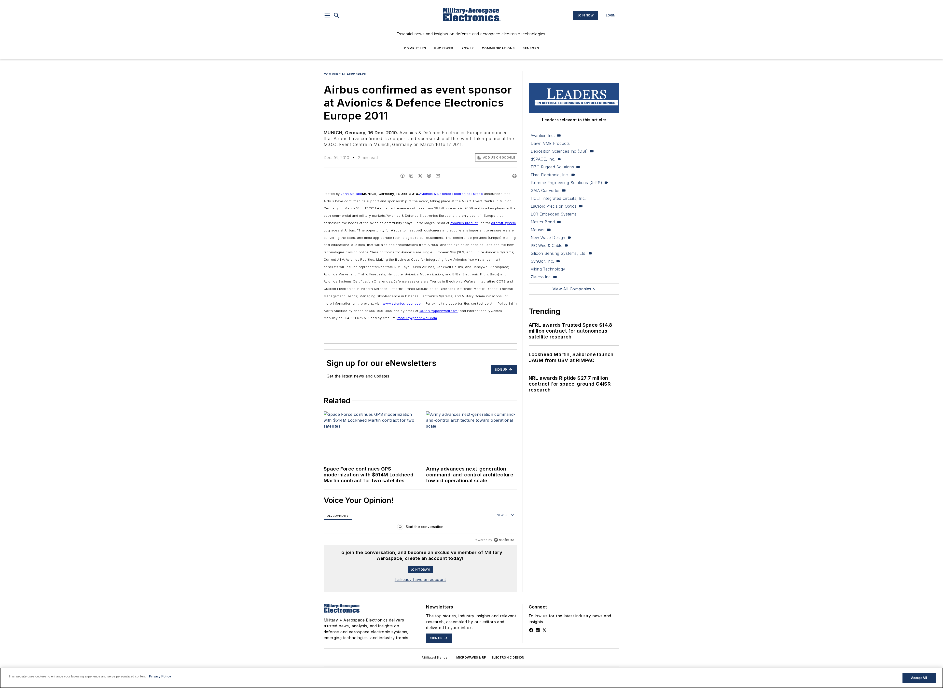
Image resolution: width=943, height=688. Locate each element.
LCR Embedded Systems (554, 214)
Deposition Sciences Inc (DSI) (559, 151)
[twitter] (420, 175)
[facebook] (402, 175)
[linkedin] (411, 175)
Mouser (538, 229)
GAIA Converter (545, 190)
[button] (327, 15)
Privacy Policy (160, 676)
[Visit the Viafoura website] (504, 540)
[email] (437, 175)
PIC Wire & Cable (546, 245)
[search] (336, 15)
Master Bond (543, 221)
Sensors (531, 48)
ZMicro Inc (541, 276)
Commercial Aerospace (345, 74)
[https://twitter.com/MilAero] (544, 630)
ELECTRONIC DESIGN (508, 657)
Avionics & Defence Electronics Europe (451, 194)
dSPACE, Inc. (543, 159)
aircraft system (503, 223)
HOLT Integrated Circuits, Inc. (558, 198)
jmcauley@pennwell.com (417, 318)
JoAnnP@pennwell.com (438, 311)
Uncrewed (444, 48)
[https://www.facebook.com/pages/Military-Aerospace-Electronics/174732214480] (531, 630)
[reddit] (429, 175)
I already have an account (420, 579)
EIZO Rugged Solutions (552, 166)
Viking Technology (548, 269)
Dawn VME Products (550, 143)
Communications (498, 48)
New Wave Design (548, 237)
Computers (415, 48)
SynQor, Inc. (542, 261)
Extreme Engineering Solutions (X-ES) (566, 182)
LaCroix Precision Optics (554, 206)
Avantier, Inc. (543, 135)
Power (467, 48)
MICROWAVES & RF (471, 657)
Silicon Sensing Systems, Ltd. (559, 253)
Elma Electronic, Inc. (550, 174)
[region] (420, 528)
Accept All (919, 678)
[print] (514, 175)
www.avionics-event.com (403, 303)
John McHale (351, 194)
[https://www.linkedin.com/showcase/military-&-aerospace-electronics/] (537, 630)
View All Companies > (574, 288)
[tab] (338, 516)
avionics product (464, 223)
